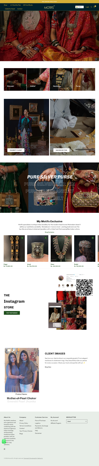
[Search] (91, 7)
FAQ (36, 430)
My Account (55, 417)
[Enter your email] (85, 421)
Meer (52, 264)
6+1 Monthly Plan (15, 5)
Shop (5, 5)
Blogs (21, 433)
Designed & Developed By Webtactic (33, 458)
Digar (6, 264)
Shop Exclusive (49, 232)
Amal (29, 264)
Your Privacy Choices (25, 431)
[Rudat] (84, 248)
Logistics (37, 423)
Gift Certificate (28, 5)
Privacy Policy (23, 423)
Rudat (76, 264)
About (21, 420)
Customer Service (41, 417)
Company (22, 417)
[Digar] (14, 248)
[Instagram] (5, 449)
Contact (19, 9)
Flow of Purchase (40, 420)
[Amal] (37, 248)
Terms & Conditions (25, 426)
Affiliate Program (56, 423)
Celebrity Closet (10, 9)
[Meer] (61, 248)
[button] (79, 7)
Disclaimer (38, 433)
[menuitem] (6, 5)
